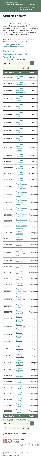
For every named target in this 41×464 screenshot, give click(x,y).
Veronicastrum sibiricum (21, 227)
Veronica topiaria (19, 244)
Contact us (15, 455)
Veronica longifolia (19, 370)
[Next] (24, 68)
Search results (14, 16)
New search (9, 51)
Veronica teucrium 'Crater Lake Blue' (20, 252)
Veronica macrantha (20, 356)
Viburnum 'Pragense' (20, 155)
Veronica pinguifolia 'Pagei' (20, 335)
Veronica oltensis (19, 342)
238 (19, 68)
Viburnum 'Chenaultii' (20, 173)
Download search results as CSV (15, 54)
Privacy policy (7, 455)
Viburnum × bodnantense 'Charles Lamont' (21, 147)
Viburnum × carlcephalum (21, 83)
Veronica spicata (19, 306)
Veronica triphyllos (19, 233)
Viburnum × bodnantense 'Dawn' (21, 106)
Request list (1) (9, 57)
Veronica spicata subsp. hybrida (21, 291)
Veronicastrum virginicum (21, 209)
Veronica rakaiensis (19, 312)
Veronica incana (19, 381)
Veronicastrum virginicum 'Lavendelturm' (21, 186)
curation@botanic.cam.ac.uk (14, 46)
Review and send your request (15, 433)
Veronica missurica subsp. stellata (21, 349)
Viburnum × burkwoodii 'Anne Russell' (21, 90)
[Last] (28, 68)
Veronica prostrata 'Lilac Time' (21, 327)
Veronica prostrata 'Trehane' (19, 319)
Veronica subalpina (19, 284)
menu (32, 4)
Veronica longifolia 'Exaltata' (19, 363)
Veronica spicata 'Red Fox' (20, 299)
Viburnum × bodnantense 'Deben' (21, 98)
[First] (5, 63)
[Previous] (9, 63)
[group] (20, 244)
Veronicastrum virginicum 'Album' (21, 194)
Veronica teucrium (19, 260)
